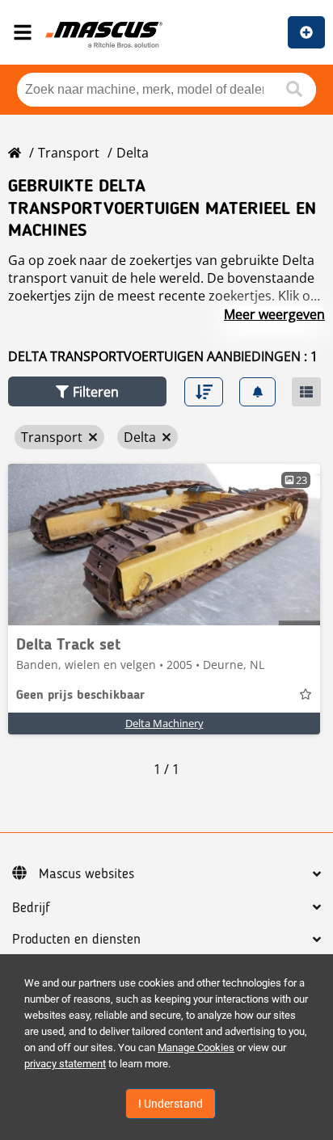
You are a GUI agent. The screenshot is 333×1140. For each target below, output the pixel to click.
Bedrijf (31, 908)
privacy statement (65, 1064)
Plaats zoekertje (306, 32)
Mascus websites (86, 874)
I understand (170, 1103)
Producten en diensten (76, 939)
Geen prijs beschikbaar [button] (80, 695)
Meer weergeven (274, 314)
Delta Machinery (164, 723)
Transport (68, 153)
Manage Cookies (196, 1047)
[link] (164, 544)
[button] (87, 391)
